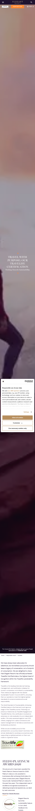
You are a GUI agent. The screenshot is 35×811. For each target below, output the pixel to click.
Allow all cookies (17, 417)
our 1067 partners (14, 391)
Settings (26, 412)
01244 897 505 (17, 7)
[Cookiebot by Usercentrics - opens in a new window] (25, 381)
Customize (16, 423)
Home (2, 655)
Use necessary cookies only (17, 428)
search (31, 2)
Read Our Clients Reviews (11, 794)
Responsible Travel (11, 655)
